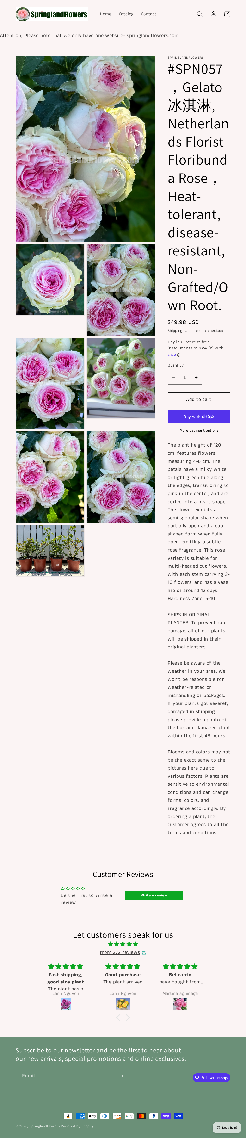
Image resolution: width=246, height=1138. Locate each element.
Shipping (175, 331)
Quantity (176, 365)
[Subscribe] (121, 1076)
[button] (200, 14)
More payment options (199, 430)
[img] (123, 944)
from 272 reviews (120, 952)
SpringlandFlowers (45, 1126)
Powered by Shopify (77, 1126)
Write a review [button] (154, 895)
